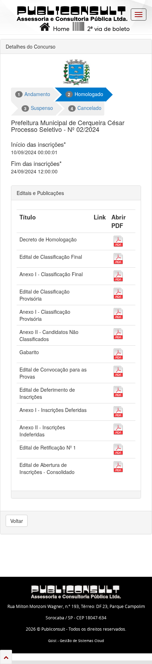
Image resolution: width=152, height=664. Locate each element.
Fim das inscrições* (36, 163)
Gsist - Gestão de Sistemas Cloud (76, 640)
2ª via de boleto (107, 29)
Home (59, 29)
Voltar (16, 520)
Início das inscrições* (38, 144)
